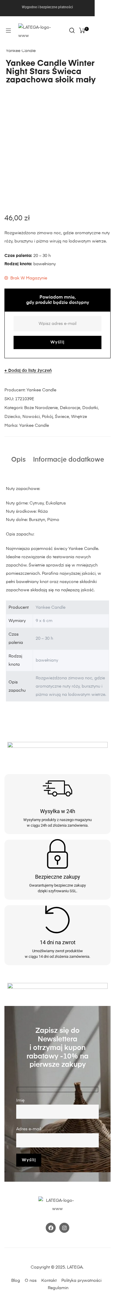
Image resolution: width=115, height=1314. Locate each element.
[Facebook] (51, 1228)
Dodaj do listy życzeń (30, 371)
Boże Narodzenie (41, 408)
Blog (15, 1281)
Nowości (31, 417)
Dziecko (12, 417)
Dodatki (90, 408)
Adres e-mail (28, 1129)
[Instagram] (64, 1228)
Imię (20, 1100)
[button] (8, 31)
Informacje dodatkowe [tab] (68, 460)
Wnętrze (79, 417)
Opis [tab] (18, 460)
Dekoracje (70, 408)
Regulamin (58, 1288)
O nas (31, 1281)
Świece (62, 417)
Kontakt (50, 1281)
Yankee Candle (41, 390)
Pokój (47, 417)
